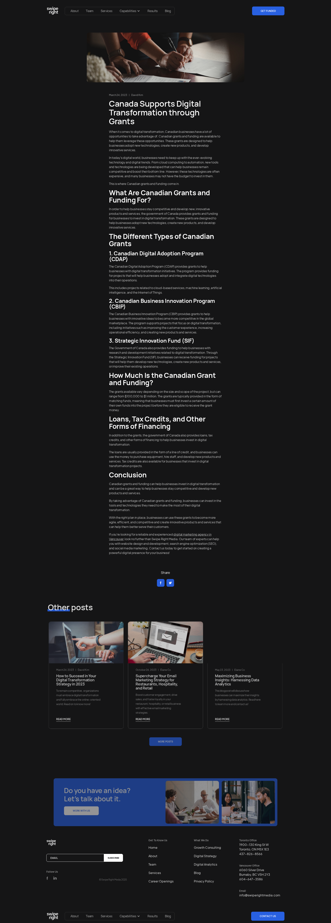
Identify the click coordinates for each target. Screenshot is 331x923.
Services (106, 11)
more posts (165, 741)
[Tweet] (170, 583)
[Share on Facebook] (161, 583)
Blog (168, 11)
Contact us (268, 916)
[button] (130, 11)
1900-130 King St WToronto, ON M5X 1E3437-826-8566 (254, 849)
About (74, 11)
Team (89, 11)
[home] (53, 11)
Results (152, 11)
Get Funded (268, 11)
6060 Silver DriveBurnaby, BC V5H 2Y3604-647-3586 (254, 874)
